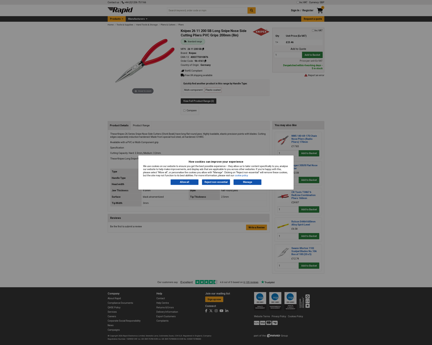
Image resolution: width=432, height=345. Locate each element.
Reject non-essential (216, 182)
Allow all (184, 182)
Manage (247, 182)
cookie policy (241, 175)
